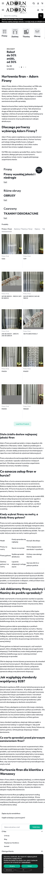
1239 (24, 259)
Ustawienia (9, 870)
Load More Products (22, 424)
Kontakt (6, 846)
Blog (5, 839)
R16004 (4, 371)
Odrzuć (30, 866)
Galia (3, 259)
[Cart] (42, 10)
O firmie (6, 836)
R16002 (4, 409)
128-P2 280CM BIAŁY (30, 334)
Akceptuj (12, 866)
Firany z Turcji (5, 256)
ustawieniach (26, 862)
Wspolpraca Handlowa (11, 843)
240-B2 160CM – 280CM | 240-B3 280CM (10, 335)
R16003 (25, 371)
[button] (19, 67)
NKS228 (26, 409)
